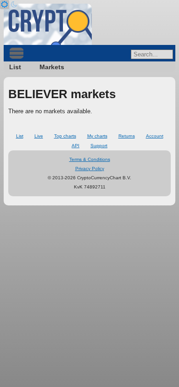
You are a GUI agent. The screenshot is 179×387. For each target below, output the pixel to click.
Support (98, 145)
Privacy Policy (89, 168)
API (75, 145)
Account (154, 135)
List (15, 67)
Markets (51, 67)
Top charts (65, 135)
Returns (126, 135)
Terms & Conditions (89, 159)
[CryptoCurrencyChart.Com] (48, 24)
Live (38, 135)
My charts (97, 135)
